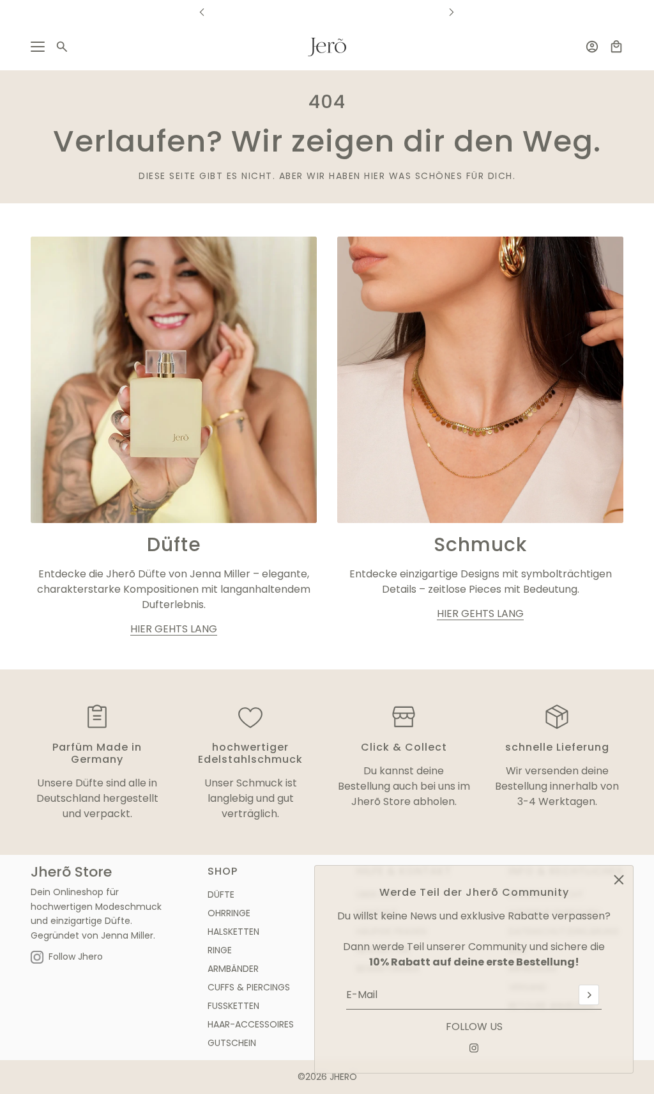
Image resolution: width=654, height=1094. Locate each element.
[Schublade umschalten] (38, 47)
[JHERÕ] (327, 47)
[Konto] (592, 47)
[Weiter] (451, 12)
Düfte (221, 894)
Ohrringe (229, 913)
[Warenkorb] (616, 47)
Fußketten (233, 1005)
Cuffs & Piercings (249, 987)
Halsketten (233, 931)
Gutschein (232, 1042)
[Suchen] (62, 47)
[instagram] (474, 1048)
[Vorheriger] (202, 12)
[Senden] (589, 995)
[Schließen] (618, 879)
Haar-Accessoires (251, 1024)
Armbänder (233, 968)
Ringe (220, 950)
